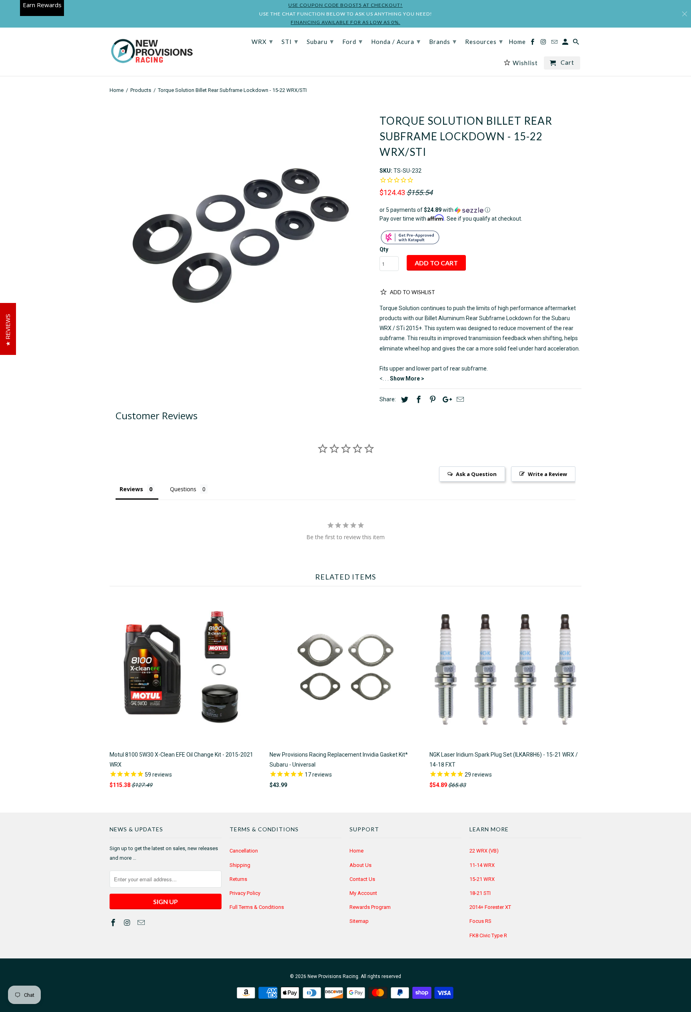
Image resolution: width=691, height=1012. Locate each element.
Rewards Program (370, 907)
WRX (262, 41)
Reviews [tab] (131, 489)
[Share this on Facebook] (417, 399)
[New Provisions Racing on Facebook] (114, 922)
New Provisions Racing (333, 976)
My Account (363, 893)
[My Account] (565, 43)
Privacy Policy (245, 893)
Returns (238, 879)
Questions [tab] (183, 489)
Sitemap (359, 921)
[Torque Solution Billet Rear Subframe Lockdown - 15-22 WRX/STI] (240, 236)
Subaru (320, 41)
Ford (352, 41)
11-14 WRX (482, 865)
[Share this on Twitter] (403, 399)
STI (290, 41)
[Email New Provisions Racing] (142, 922)
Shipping (240, 865)
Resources (484, 41)
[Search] (576, 43)
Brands (443, 41)
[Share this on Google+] (445, 399)
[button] (480, 210)
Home (356, 851)
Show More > (407, 378)
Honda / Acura (396, 41)
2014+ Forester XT (490, 907)
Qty (383, 249)
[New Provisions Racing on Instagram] (128, 922)
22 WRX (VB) (484, 851)
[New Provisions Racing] (152, 52)
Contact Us (362, 879)
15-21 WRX (482, 879)
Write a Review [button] (547, 474)
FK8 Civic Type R (488, 935)
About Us (360, 865)
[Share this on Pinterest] (431, 399)
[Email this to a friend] (459, 399)
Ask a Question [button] (476, 474)
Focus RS (480, 921)
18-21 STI (480, 893)
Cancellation (244, 851)
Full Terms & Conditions (257, 907)
